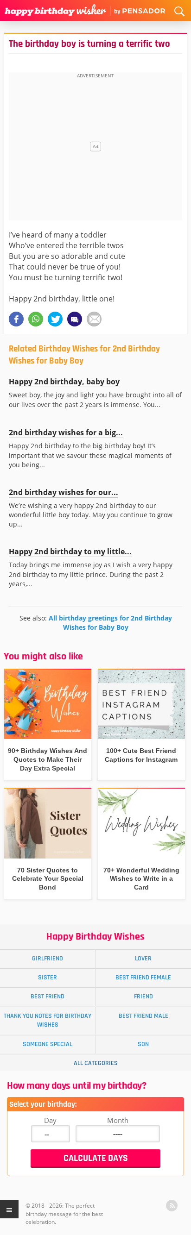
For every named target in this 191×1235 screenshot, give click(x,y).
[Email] (94, 319)
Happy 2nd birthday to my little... (70, 551)
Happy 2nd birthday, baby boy (64, 381)
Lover (143, 958)
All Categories (96, 1063)
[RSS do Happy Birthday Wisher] (172, 1205)
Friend (143, 996)
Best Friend (47, 996)
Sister (47, 977)
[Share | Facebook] (16, 319)
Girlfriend (47, 958)
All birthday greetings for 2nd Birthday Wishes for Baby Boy (110, 623)
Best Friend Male (143, 1016)
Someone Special (47, 1044)
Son (143, 1044)
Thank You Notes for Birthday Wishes (47, 1020)
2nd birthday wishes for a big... (66, 432)
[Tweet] (55, 319)
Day (50, 1120)
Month (117, 1120)
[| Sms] (74, 319)
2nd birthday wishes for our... (63, 492)
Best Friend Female (143, 977)
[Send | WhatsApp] (35, 319)
